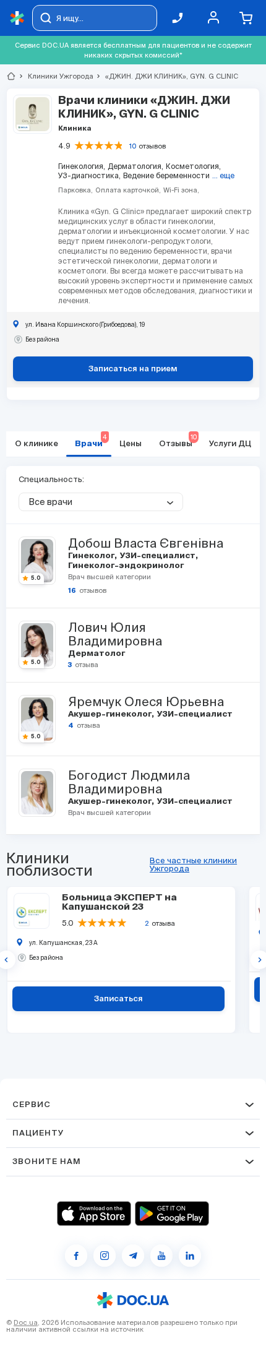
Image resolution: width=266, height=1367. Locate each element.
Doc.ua (26, 1322)
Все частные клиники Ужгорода (193, 864)
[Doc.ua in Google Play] (172, 1213)
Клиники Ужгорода (55, 76)
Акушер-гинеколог (110, 714)
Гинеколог (92, 556)
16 (72, 590)
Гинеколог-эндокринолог (125, 566)
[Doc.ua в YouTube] (161, 1255)
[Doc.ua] (17, 18)
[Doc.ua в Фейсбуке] (76, 1255)
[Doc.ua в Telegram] (133, 1255)
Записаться (118, 999)
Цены (130, 444)
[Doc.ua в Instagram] (104, 1255)
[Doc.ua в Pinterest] (190, 1255)
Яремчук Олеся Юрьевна (146, 702)
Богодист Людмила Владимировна (129, 782)
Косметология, (193, 166)
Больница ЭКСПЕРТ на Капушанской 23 (119, 902)
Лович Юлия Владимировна (115, 634)
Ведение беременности (166, 175)
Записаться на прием (133, 369)
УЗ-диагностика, (89, 175)
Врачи (91, 441)
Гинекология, (81, 166)
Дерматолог (95, 654)
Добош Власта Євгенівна (145, 543)
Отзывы (178, 441)
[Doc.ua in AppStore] (94, 1213)
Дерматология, (135, 166)
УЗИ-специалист (158, 556)
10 (132, 146)
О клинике (36, 444)
